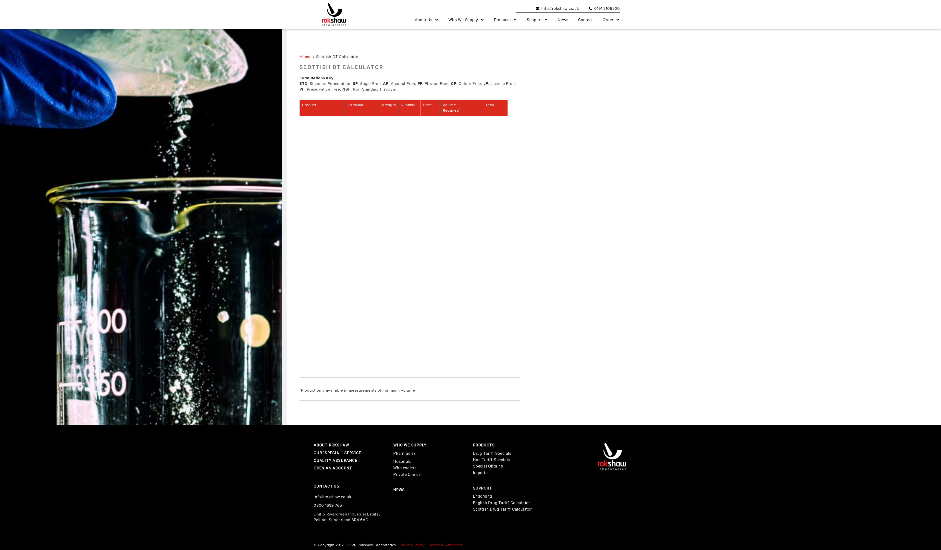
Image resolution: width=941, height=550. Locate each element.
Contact (585, 20)
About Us (423, 20)
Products (502, 20)
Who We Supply (463, 20)
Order (608, 20)
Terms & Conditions (446, 545)
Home (304, 56)
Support (534, 20)
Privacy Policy (412, 545)
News (563, 20)
